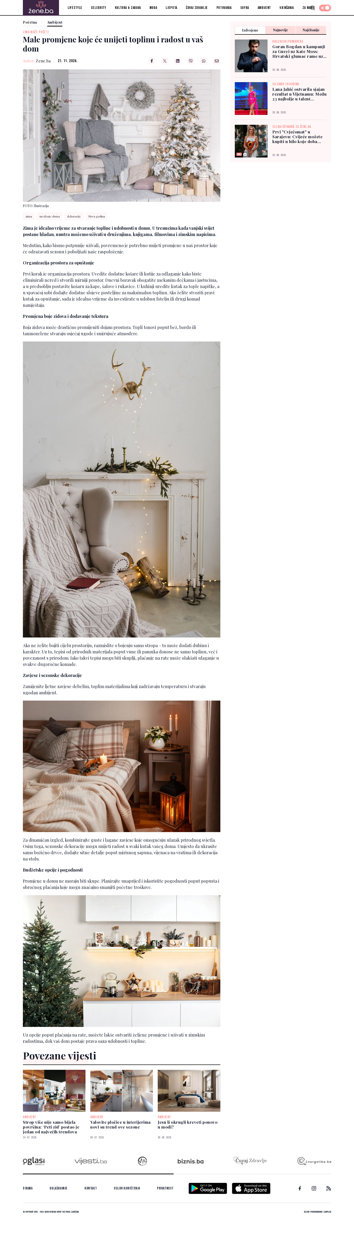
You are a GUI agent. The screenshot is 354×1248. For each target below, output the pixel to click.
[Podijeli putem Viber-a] (190, 61)
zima (29, 216)
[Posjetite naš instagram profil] (313, 1188)
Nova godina (96, 216)
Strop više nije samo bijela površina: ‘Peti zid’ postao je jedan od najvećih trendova (51, 1127)
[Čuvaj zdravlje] (250, 1161)
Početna (30, 22)
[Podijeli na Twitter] (164, 61)
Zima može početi (36, 32)
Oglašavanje (58, 1188)
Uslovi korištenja (127, 1188)
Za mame (308, 8)
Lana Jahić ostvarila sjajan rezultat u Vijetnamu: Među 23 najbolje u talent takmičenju (299, 94)
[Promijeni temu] (325, 8)
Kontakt (91, 1188)
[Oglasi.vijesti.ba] (34, 1161)
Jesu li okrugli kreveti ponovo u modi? (187, 1124)
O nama (28, 1188)
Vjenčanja (287, 8)
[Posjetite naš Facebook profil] (300, 1188)
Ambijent (264, 8)
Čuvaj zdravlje (197, 8)
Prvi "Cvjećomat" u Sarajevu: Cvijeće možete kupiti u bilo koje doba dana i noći (297, 136)
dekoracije (74, 216)
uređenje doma (49, 216)
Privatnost (165, 1188)
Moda (153, 8)
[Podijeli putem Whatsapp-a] (203, 61)
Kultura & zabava (128, 8)
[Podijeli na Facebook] (151, 61)
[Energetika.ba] (314, 1161)
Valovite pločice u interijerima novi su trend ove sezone (120, 1124)
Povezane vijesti (59, 1055)
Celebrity (98, 8)
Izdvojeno (250, 30)
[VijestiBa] (90, 1161)
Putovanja (224, 8)
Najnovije (280, 30)
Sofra (244, 8)
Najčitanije (311, 30)
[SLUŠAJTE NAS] (142, 1161)
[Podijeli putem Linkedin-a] (177, 61)
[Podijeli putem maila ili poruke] (216, 61)
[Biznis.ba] (190, 1161)
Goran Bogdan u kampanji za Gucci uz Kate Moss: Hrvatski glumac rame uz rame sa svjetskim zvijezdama (298, 51)
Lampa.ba (327, 1211)
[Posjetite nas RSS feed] (328, 1188)
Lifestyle (75, 8)
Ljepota (171, 8)
